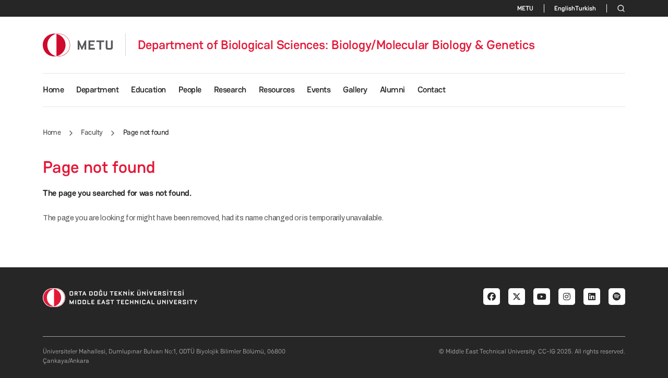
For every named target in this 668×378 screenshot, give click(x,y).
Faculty (92, 132)
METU (525, 8)
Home (53, 89)
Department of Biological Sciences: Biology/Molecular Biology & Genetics (336, 45)
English (564, 8)
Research (230, 89)
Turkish (585, 8)
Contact (432, 89)
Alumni (392, 89)
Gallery (355, 89)
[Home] (78, 45)
